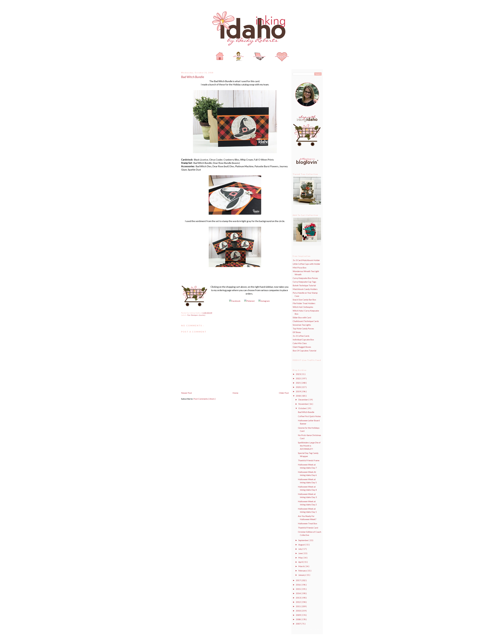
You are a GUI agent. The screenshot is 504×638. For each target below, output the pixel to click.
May (300, 557)
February (302, 570)
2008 (298, 619)
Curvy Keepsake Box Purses (305, 278)
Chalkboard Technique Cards (306, 321)
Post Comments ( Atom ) (204, 398)
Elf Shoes (297, 332)
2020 (298, 387)
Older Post (284, 393)
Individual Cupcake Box (303, 339)
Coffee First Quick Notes (309, 416)
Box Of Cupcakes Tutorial (304, 350)
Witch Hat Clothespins (303, 307)
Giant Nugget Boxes (302, 347)
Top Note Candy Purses (303, 328)
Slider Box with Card (302, 317)
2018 (298, 395)
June (300, 553)
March (301, 566)
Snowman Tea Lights (302, 325)
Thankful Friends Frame (308, 460)
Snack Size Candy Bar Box (304, 299)
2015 (298, 589)
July (300, 549)
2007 (298, 623)
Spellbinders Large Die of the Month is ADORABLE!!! (309, 445)
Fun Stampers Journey (196, 315)
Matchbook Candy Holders (305, 289)
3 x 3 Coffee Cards (301, 336)
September (303, 540)
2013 (298, 597)
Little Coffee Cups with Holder (306, 264)
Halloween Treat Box (307, 523)
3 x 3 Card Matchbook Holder (306, 260)
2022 (298, 378)
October (302, 408)
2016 (298, 584)
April (300, 562)
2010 (298, 610)
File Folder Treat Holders (304, 303)
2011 (298, 606)
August (301, 544)
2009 (298, 615)
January (302, 575)
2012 (298, 602)
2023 (298, 374)
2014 (298, 593)
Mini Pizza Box (299, 267)
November (303, 404)
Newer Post (186, 393)
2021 (298, 382)
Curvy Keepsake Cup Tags (304, 281)
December (303, 399)
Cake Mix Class (300, 343)
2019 (298, 391)
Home (235, 393)
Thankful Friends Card (308, 527)
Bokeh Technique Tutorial (304, 285)
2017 (298, 580)
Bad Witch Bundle (192, 77)
